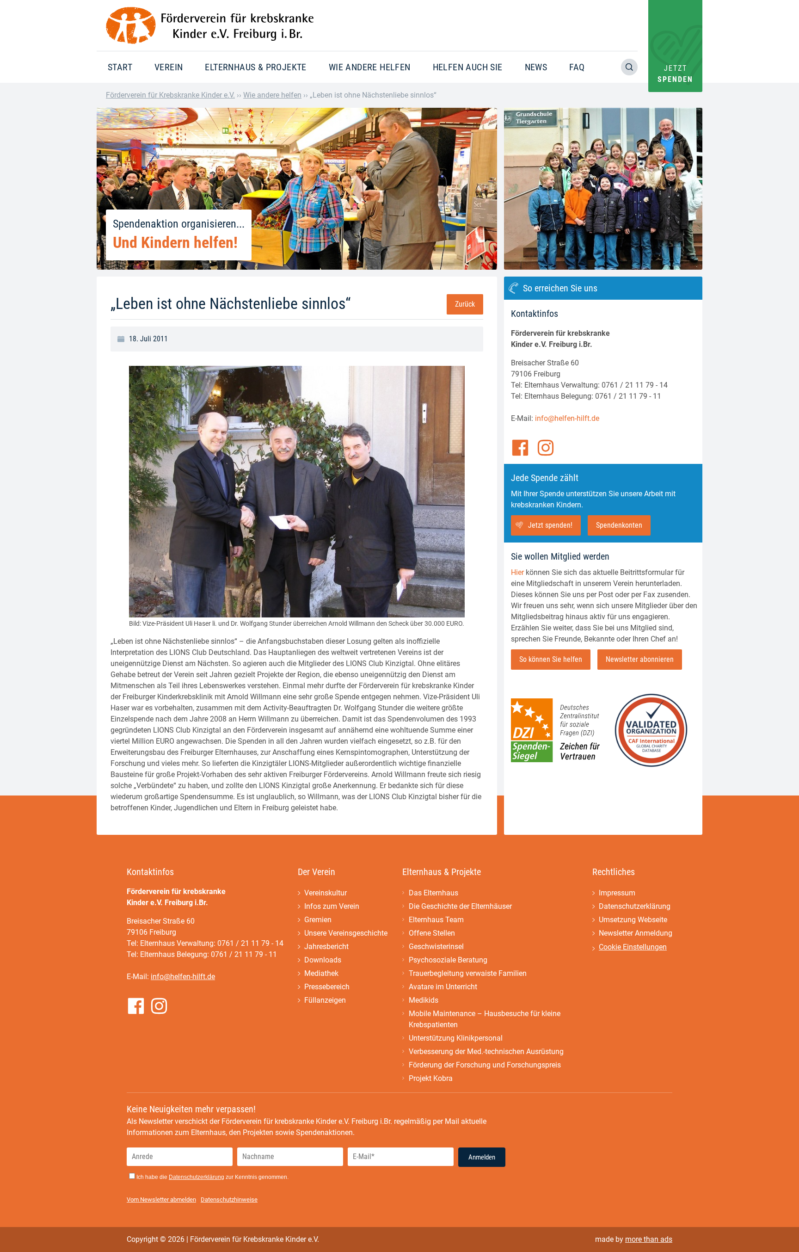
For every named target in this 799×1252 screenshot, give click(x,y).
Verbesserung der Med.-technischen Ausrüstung (486, 1051)
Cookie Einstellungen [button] (633, 947)
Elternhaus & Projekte (255, 67)
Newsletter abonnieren (640, 659)
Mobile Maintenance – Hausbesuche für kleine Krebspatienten (484, 1019)
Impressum (617, 892)
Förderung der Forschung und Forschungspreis (485, 1065)
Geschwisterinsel (436, 946)
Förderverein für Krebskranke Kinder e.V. (170, 95)
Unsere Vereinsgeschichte (345, 933)
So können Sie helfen (550, 659)
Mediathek (321, 973)
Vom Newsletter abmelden (161, 1199)
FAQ (576, 67)
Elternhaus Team (436, 919)
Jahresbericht (326, 946)
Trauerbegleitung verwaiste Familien (468, 973)
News (536, 67)
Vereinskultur (325, 892)
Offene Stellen (432, 933)
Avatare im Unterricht (443, 986)
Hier (517, 572)
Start (120, 67)
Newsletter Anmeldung (635, 933)
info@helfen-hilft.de (567, 418)
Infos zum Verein (331, 906)
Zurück (465, 304)
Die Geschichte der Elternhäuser (460, 906)
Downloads (322, 960)
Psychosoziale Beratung (448, 960)
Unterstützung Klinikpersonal (456, 1038)
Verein (168, 67)
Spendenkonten (619, 525)
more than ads (648, 1239)
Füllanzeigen (325, 1000)
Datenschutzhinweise (229, 1199)
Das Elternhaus (433, 892)
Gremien (318, 919)
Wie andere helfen (370, 67)
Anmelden (481, 1157)
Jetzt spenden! (550, 525)
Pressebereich (327, 986)
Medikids (423, 1000)
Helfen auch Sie (468, 67)
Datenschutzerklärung (634, 906)
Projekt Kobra (431, 1078)
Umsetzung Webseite (633, 919)
